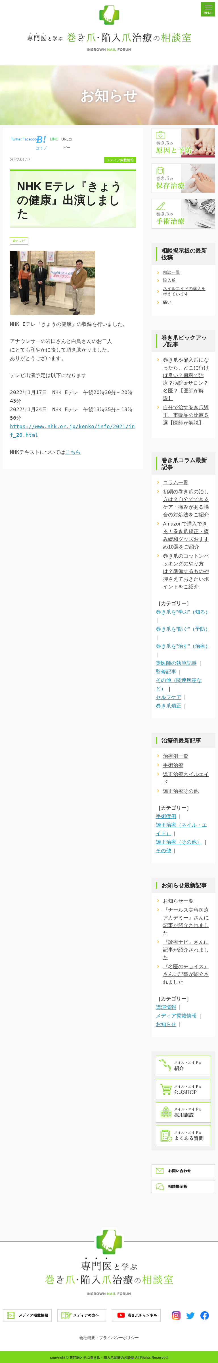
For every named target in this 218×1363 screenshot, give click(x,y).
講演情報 (166, 1007)
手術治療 (173, 765)
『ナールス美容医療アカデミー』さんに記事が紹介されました (186, 921)
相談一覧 (171, 272)
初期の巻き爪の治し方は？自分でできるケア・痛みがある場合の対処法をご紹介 (186, 503)
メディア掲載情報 (120, 160)
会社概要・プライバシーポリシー (109, 1337)
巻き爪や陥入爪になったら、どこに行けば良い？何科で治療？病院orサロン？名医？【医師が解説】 (186, 379)
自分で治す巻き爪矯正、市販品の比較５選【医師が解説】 (186, 415)
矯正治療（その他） (179, 842)
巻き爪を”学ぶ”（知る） (183, 612)
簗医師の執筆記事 (176, 663)
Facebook (30, 139)
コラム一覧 (175, 482)
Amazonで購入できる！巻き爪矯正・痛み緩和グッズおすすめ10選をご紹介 (186, 535)
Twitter (16, 139)
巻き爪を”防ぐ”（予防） (183, 629)
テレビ (20, 241)
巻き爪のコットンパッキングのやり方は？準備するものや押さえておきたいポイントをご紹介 (186, 571)
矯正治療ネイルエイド (186, 778)
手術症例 (166, 816)
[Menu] (208, 9)
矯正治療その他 (181, 791)
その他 (163, 850)
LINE (54, 139)
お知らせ (166, 1024)
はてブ (41, 148)
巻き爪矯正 (168, 706)
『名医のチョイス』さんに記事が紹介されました (186, 974)
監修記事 (166, 672)
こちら (73, 452)
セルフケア (168, 697)
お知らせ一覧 (178, 901)
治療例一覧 (175, 756)
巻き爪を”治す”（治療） (183, 646)
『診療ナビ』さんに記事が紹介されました (186, 949)
